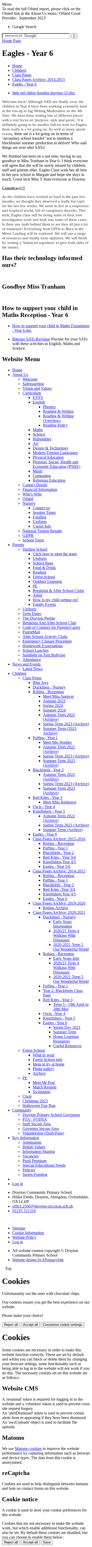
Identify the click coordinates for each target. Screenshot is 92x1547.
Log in (17, 1184)
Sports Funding (34, 1174)
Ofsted (27, 499)
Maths (38, 430)
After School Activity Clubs (44, 636)
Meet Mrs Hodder (57, 742)
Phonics (49, 407)
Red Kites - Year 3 (47, 797)
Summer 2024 (54, 710)
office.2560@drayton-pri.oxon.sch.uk (42, 1206)
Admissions (31, 1142)
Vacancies (30, 1156)
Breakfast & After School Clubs (58, 590)
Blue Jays (40, 682)
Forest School (44, 577)
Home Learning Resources (66, 1038)
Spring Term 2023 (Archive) (66, 724)
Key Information (25, 1138)
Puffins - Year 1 (45, 738)
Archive (39, 1073)
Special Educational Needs (44, 1165)
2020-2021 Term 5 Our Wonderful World (71, 946)
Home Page (11, 41)
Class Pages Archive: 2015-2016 (59, 839)
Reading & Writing (58, 411)
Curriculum (31, 393)
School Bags (43, 563)
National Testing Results (42, 531)
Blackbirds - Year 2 (48, 770)
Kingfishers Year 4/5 (59, 862)
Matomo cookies (28, 1448)
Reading (39, 572)
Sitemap (18, 1228)
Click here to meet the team (55, 554)
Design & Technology (50, 448)
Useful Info (42, 526)
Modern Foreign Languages (55, 453)
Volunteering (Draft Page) (43, 1133)
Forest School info (47, 1059)
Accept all (30, 1325)
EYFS (38, 397)
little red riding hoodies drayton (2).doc (43, 93)
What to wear (43, 1055)
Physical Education (48, 457)
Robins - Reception (48, 692)
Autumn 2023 (54, 701)
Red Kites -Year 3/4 (59, 889)
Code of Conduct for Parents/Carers (51, 627)
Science (39, 434)
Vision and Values (37, 388)
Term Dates (31, 613)
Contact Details (34, 485)
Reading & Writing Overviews (58, 418)
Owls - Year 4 (44, 807)
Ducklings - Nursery (49, 687)
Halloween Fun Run (38, 1105)
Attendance (31, 659)
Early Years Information (62, 923)
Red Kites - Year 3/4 (59, 857)
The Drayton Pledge (38, 618)
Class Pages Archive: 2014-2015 (38, 79)
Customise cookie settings (62, 1325)
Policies (28, 1170)
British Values (33, 1147)
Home (17, 66)
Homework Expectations (42, 646)
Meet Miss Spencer (58, 696)
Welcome (30, 379)
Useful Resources (67, 1046)
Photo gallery (43, 1069)
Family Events (44, 604)
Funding (39, 517)
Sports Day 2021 (66, 1027)
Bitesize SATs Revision (31, 339)
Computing (42, 476)
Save (47, 1542)
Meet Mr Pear (44, 1082)
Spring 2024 (53, 705)
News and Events (26, 664)
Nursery (29, 503)
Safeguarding (33, 384)
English (39, 402)
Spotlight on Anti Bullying (43, 655)
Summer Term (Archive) (63, 830)
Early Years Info (66, 958)
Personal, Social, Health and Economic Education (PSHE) (56, 464)
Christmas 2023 (35, 1101)
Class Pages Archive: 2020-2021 (59, 912)
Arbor (37, 595)
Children (19, 70)
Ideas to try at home (48, 1064)
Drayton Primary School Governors (51, 1115)
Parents (18, 544)
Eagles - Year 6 (24, 84)
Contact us (41, 508)
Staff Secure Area (36, 1124)
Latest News (32, 669)
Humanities (42, 439)
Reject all (11, 1325)
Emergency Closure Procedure (47, 641)
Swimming (41, 1092)
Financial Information (39, 489)
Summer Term (64, 1032)
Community (21, 1110)
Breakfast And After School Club (49, 623)
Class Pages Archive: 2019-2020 (59, 903)
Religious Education (49, 480)
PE (35, 586)
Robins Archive (55, 908)
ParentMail (31, 632)
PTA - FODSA (34, 1119)
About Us (20, 374)
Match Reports (44, 1087)
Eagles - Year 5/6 (56, 866)
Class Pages (21, 75)
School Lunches (35, 650)
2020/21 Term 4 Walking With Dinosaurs (66, 935)
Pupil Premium (34, 1161)
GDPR (28, 535)
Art (35, 443)
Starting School (34, 549)
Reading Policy (55, 425)
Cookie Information (28, 1233)
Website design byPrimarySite (38, 1260)
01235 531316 (24, 1211)
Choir (27, 1096)
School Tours (33, 540)
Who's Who (32, 494)
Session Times (44, 512)
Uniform (40, 521)
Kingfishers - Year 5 (49, 811)
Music (38, 471)
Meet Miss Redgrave (59, 802)
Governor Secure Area (40, 1128)
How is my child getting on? (55, 600)
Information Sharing (38, 1151)
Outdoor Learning (47, 581)
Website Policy (24, 1237)
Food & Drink (44, 567)
